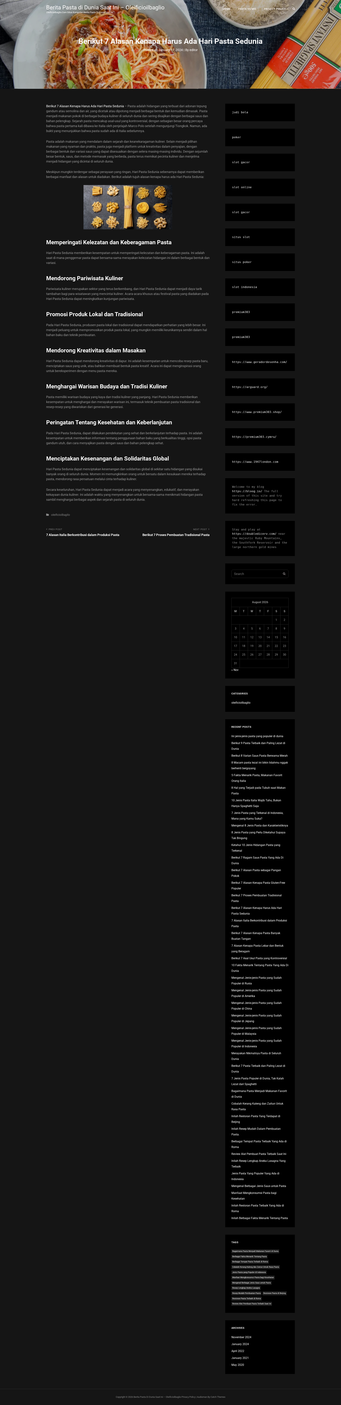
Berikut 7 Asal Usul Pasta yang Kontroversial (259, 958)
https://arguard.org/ (250, 387)
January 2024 (240, 1344)
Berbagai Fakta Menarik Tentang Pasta (249, 1256)
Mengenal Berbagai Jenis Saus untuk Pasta (258, 1186)
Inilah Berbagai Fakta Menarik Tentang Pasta (259, 1218)
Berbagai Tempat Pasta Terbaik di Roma (250, 1262)
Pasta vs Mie (247, 8)
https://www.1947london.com (255, 461)
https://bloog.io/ (247, 491)
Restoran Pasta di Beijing (274, 1293)
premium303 (241, 312)
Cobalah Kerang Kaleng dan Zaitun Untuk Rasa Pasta (255, 1267)
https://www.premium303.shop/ (257, 412)
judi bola (240, 112)
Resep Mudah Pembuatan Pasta (246, 1293)
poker (236, 137)
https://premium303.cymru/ (254, 436)
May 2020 (237, 1365)
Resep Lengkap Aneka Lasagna (246, 1288)
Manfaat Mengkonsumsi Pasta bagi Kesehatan (253, 1277)
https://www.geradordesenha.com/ (259, 362)
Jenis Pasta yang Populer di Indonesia (249, 1272)
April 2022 (237, 1351)
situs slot (241, 237)
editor (194, 50)
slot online (242, 187)
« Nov (235, 670)
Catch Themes (218, 1397)
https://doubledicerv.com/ (254, 533)
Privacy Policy (275, 8)
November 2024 (241, 1337)
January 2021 (240, 1358)
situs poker (242, 262)
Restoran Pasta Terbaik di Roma (246, 1298)
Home (227, 8)
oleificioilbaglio (60, 514)
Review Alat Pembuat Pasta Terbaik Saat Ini (258, 1154)
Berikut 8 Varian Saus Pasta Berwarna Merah (259, 755)
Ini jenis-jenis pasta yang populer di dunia (257, 736)
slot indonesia (244, 287)
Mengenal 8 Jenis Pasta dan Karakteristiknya (259, 825)
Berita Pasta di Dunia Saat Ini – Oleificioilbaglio (105, 7)
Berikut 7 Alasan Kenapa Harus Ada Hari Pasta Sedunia (85, 106)
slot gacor (241, 162)
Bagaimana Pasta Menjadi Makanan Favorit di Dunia (255, 1251)
